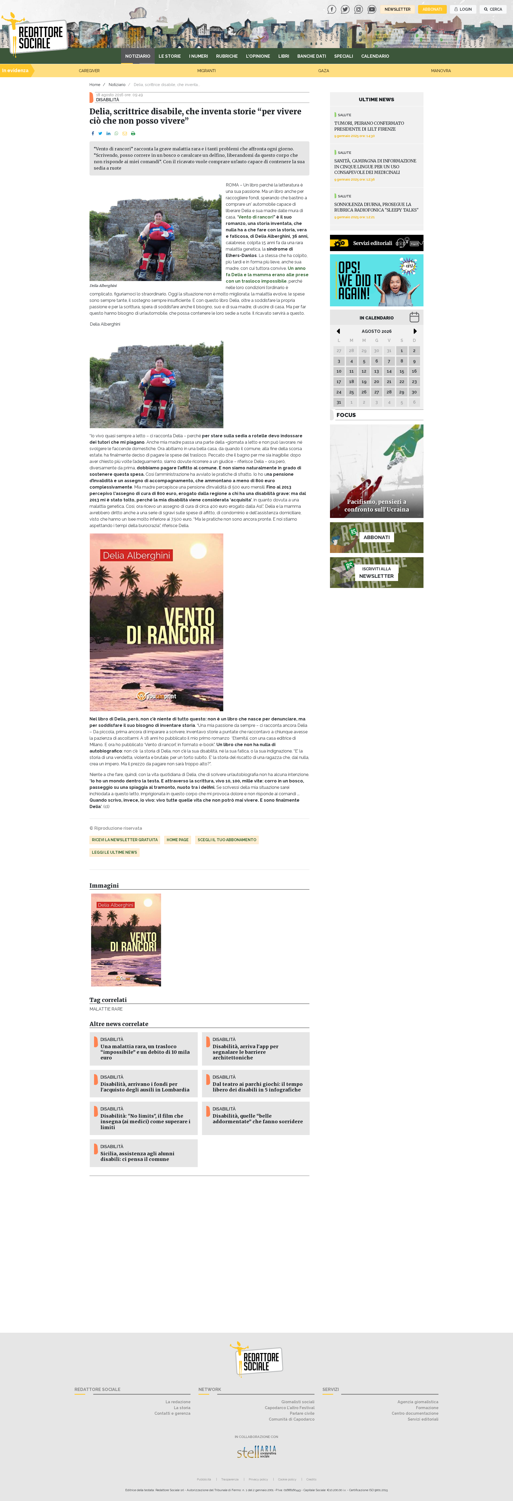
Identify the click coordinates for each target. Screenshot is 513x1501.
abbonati (432, 9)
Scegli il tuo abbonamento (227, 840)
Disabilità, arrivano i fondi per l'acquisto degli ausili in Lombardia (144, 1087)
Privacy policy (258, 1479)
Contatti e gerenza (172, 1413)
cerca (495, 9)
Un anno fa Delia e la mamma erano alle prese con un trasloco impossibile (267, 275)
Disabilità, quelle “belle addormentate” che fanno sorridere (258, 1119)
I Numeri (198, 56)
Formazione (427, 1407)
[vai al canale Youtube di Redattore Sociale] (372, 8)
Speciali (343, 56)
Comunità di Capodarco (291, 1419)
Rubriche (227, 56)
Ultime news (376, 99)
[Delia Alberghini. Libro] (126, 940)
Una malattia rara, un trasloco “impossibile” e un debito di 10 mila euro (145, 1052)
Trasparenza (230, 1479)
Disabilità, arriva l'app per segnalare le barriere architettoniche (245, 1052)
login (465, 9)
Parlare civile (302, 1413)
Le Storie (170, 56)
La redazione (178, 1401)
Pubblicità (204, 1479)
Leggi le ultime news (114, 852)
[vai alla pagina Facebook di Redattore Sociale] (332, 8)
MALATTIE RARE (106, 1009)
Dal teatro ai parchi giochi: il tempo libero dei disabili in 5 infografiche (258, 1087)
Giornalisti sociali (297, 1401)
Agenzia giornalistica (418, 1401)
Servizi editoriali (423, 1419)
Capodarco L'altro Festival (289, 1407)
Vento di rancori (255, 217)
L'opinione (258, 56)
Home (95, 84)
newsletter (397, 9)
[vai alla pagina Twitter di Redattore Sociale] (345, 8)
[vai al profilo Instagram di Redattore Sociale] (359, 8)
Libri (283, 56)
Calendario (375, 56)
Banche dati (311, 56)
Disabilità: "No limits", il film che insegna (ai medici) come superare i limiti (145, 1121)
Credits (311, 1479)
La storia (182, 1407)
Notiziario (137, 56)
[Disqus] (199, 1251)
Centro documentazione (415, 1413)
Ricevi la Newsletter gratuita (125, 840)
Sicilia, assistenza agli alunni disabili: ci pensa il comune (137, 1156)
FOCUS (346, 415)
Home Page (178, 840)
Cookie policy (287, 1479)
